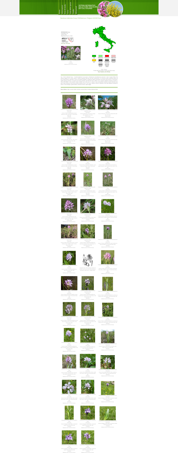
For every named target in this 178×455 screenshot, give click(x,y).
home (59, 7)
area (65, 7)
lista (70, 7)
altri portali (76, 7)
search (67, 7)
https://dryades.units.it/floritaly (104, 71)
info (62, 7)
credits (73, 7)
